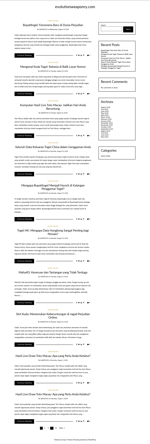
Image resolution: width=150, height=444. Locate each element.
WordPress (92, 440)
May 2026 (104, 113)
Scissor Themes (67, 440)
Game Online (53, 21)
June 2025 (105, 135)
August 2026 (105, 107)
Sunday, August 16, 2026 (59, 113)
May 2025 (104, 137)
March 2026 (105, 117)
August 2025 (105, 131)
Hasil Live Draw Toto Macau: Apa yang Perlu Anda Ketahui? (53, 356)
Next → (62, 428)
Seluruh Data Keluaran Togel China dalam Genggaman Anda (53, 147)
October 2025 (106, 127)
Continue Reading (24, 55)
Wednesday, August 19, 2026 (59, 29)
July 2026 (104, 109)
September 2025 (107, 129)
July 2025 (104, 133)
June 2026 (105, 111)
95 (56, 428)
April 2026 (105, 115)
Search (103, 25)
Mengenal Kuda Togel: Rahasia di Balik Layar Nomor (53, 66)
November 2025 (107, 125)
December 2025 (107, 123)
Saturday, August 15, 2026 (59, 151)
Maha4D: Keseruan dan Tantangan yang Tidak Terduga (53, 272)
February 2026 (106, 119)
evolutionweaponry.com (75, 7)
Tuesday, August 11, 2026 (59, 277)
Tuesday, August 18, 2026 (59, 71)
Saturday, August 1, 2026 (59, 360)
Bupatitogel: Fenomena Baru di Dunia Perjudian (53, 25)
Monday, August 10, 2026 (59, 322)
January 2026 (106, 121)
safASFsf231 (43, 29)
